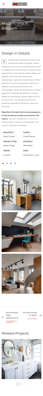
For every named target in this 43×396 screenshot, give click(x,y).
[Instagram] (15, 163)
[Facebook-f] (7, 163)
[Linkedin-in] (11, 163)
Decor (15, 362)
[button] (18, 384)
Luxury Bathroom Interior (21, 356)
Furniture (26, 362)
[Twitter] (3, 163)
